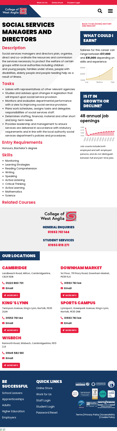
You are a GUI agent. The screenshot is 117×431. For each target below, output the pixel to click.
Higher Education (13, 411)
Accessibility (108, 414)
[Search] (100, 11)
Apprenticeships (13, 399)
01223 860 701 (14, 283)
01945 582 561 (15, 353)
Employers (9, 417)
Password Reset (47, 413)
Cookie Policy (107, 417)
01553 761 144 (58, 232)
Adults (6, 405)
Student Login (73, 2)
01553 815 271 (58, 245)
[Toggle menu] (110, 11)
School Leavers (12, 393)
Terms (79, 414)
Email (9, 288)
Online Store (57, 2)
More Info (12, 295)
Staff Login (43, 400)
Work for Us (42, 2)
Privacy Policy (91, 414)
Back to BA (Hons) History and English (96, 24)
